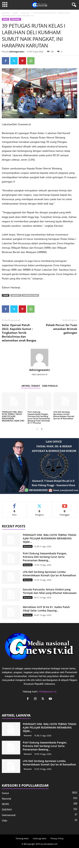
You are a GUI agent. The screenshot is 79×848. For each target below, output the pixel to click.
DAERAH (7, 809)
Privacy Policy (57, 838)
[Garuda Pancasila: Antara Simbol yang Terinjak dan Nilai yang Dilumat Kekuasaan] (11, 594)
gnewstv (16, 295)
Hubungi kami (39, 838)
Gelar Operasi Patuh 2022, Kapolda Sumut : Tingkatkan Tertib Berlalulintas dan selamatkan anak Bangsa (19, 332)
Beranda (5, 13)
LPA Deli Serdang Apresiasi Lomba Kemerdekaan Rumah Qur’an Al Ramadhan (63, 415)
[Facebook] (5, 60)
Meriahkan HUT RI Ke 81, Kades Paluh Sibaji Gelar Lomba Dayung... (46, 608)
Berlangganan (64, 504)
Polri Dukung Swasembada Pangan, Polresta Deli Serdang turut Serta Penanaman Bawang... (45, 557)
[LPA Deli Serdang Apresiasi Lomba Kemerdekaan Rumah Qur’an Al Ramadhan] (65, 401)
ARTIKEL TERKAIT (30, 385)
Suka (14, 504)
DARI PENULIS (50, 385)
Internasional (8, 815)
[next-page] (42, 429)
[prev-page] (37, 429)
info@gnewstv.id (47, 691)
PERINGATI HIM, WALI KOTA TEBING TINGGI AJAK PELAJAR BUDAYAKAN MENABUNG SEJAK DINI (13, 416)
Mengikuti (39, 504)
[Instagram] (36, 699)
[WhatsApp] (31, 60)
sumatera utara (30, 295)
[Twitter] (14, 60)
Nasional (25, 13)
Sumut (5, 793)
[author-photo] (39, 357)
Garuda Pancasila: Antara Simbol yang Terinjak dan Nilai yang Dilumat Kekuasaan (50, 591)
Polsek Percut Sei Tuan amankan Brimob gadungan (61, 328)
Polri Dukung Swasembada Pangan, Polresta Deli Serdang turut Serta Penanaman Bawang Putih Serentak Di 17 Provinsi (39, 417)
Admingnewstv (16, 51)
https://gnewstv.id (39, 374)
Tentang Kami (22, 838)
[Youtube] (50, 699)
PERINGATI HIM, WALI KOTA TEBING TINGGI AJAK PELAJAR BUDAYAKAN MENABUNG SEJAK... (49, 538)
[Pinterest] (22, 60)
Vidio (4, 820)
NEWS (15, 13)
